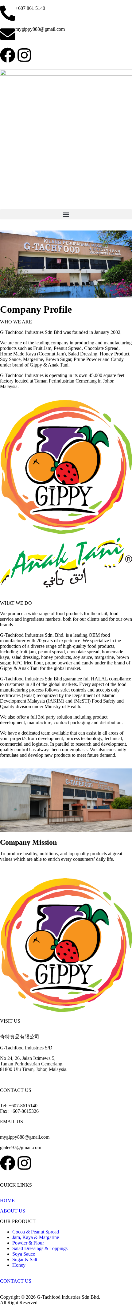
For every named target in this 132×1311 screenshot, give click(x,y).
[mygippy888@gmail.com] (7, 34)
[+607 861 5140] (7, 13)
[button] (66, 214)
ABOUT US (12, 1210)
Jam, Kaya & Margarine (35, 1237)
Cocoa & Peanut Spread (35, 1231)
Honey (18, 1265)
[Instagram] (24, 55)
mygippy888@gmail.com (40, 29)
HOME (8, 1200)
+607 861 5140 (30, 8)
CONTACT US (15, 1281)
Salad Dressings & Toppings (40, 1248)
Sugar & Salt (24, 1259)
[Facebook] (7, 55)
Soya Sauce (23, 1254)
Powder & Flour (28, 1242)
